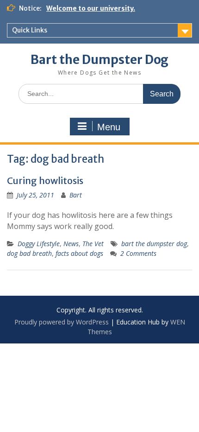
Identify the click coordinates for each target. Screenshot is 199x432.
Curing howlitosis (45, 180)
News (71, 243)
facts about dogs (79, 253)
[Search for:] (99, 93)
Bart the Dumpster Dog (99, 59)
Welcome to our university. (90, 8)
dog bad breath (29, 253)
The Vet (93, 243)
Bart (75, 195)
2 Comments (138, 253)
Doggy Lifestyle (39, 243)
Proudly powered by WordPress (61, 322)
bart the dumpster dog (154, 243)
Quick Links (29, 30)
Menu (108, 127)
